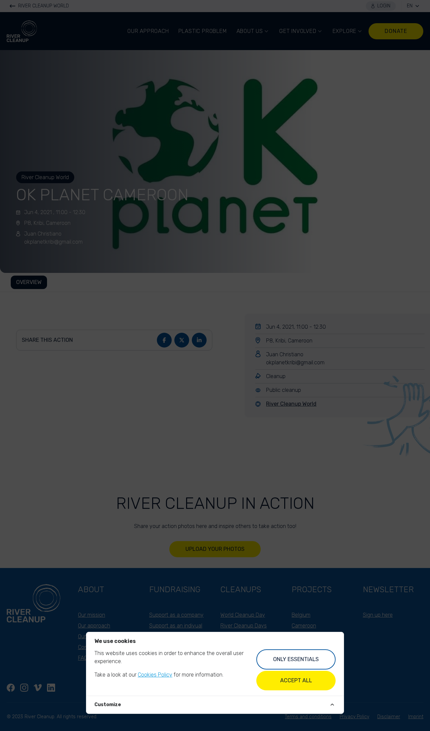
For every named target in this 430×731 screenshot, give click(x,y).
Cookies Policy (155, 675)
